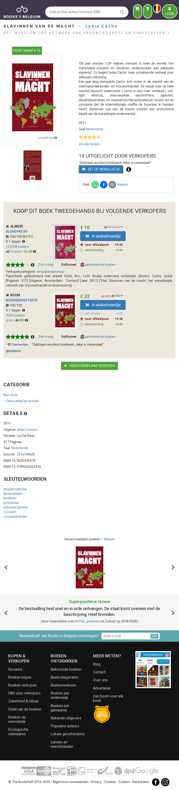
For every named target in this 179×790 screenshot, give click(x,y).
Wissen (109, 539)
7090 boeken (15, 315)
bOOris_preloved (87, 621)
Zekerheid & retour (23, 701)
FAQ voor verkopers (24, 693)
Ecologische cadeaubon (18, 731)
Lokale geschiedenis (68, 734)
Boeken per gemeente (60, 708)
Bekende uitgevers (66, 718)
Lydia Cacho (101, 26)
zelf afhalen (104, 313)
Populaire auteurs (65, 726)
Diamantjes (20, 344)
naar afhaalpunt (104, 244)
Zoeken (124, 782)
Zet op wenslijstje (103, 169)
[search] (122, 11)
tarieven (113, 227)
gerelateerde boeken (100, 264)
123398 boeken (17, 246)
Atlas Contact (27, 429)
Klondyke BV (17, 231)
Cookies (110, 782)
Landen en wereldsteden (62, 744)
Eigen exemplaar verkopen (92, 366)
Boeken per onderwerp (60, 695)
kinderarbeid (12, 494)
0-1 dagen (14, 241)
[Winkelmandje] (137, 11)
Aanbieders (140, 782)
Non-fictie (10, 395)
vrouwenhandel (14, 516)
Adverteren (102, 688)
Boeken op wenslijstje (17, 719)
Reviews (15, 669)
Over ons (100, 680)
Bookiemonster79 (21, 300)
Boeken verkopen (22, 685)
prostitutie (11, 503)
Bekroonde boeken (66, 669)
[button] (6, 567)
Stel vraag (45, 264)
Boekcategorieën (64, 677)
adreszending (104, 250)
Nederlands (94, 129)
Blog (96, 664)
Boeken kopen (19, 677)
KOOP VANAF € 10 (27, 50)
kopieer (122, 184)
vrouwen (9, 512)
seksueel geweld (15, 507)
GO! (154, 636)
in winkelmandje (106, 236)
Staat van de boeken (24, 709)
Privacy (96, 782)
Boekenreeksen (63, 685)
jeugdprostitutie (15, 489)
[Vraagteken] (147, 11)
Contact (99, 672)
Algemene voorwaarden (70, 782)
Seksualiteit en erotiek (21, 401)
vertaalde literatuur (50, 271)
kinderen (9, 498)
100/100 (16, 236)
